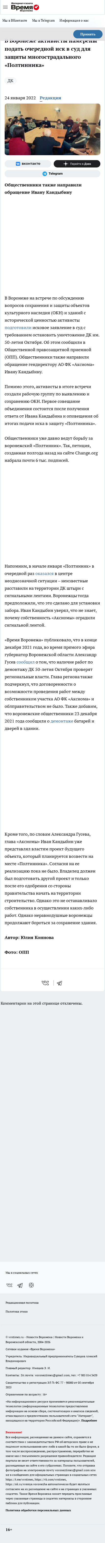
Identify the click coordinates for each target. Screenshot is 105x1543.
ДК (10, 80)
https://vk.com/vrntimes (50, 1479)
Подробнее (89, 1420)
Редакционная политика (22, 1302)
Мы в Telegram (43, 20)
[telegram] (61, 983)
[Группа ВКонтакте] (28, 163)
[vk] (46, 983)
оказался (44, 573)
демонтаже (62, 721)
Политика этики (17, 1311)
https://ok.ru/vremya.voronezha (26, 1484)
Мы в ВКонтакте (14, 20)
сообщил (26, 662)
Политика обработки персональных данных (38, 1510)
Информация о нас (74, 20)
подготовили (18, 327)
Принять (87, 34)
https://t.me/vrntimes (19, 1479)
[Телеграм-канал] (52, 173)
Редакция (50, 98)
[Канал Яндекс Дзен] (77, 163)
